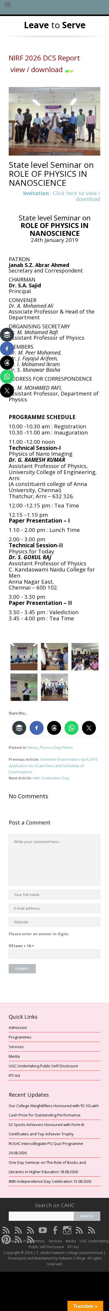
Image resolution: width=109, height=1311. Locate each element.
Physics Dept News (56, 747)
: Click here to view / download (61, 196)
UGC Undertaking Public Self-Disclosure (43, 1065)
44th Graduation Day (51, 778)
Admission (18, 1027)
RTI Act (14, 1075)
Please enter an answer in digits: (39, 933)
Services (16, 1046)
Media (14, 1056)
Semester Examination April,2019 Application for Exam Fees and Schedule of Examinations (53, 765)
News (32, 747)
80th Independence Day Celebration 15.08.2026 (50, 1181)
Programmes (20, 1037)
